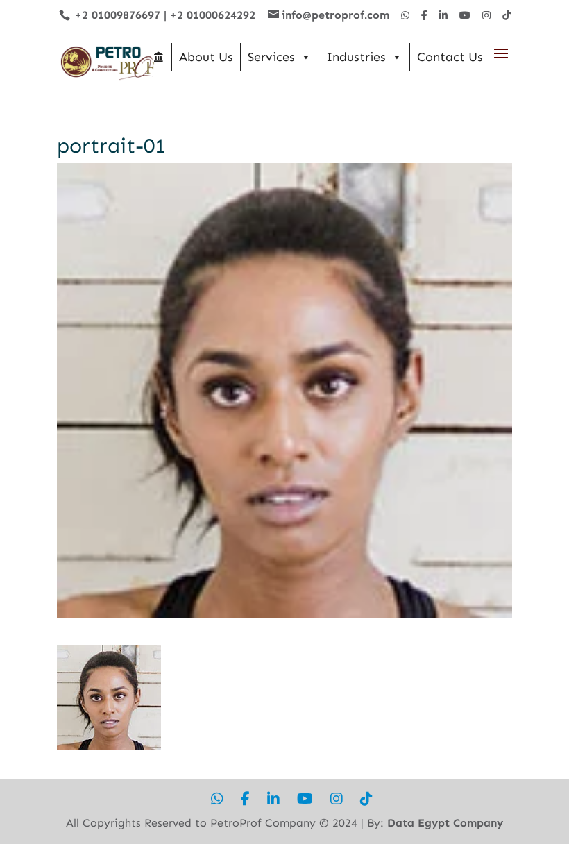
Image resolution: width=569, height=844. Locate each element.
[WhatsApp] (405, 15)
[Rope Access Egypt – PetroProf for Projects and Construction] (158, 57)
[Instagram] (486, 15)
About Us (206, 57)
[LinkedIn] (443, 15)
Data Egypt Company (445, 822)
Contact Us (450, 57)
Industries (356, 57)
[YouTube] (464, 15)
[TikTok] (506, 15)
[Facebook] (424, 15)
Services (271, 57)
